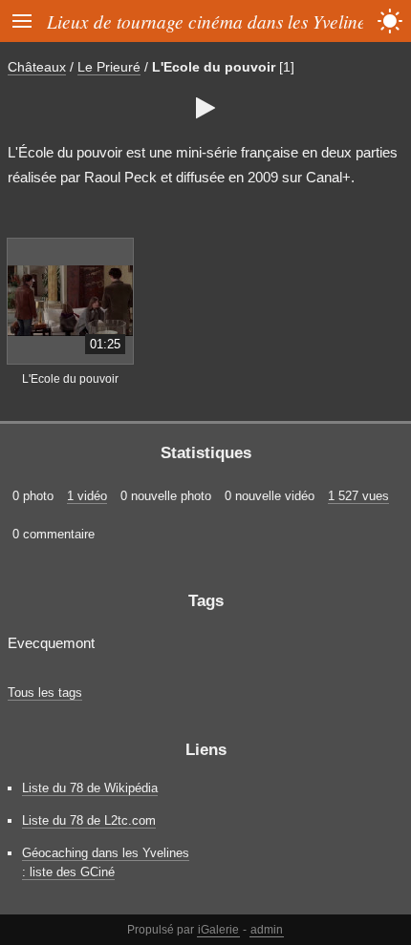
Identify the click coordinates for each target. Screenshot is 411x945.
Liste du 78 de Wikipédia (90, 788)
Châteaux (37, 66)
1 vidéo (87, 496)
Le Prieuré (109, 66)
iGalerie (218, 929)
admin (266, 929)
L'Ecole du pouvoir (213, 66)
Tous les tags (45, 692)
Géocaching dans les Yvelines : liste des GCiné (105, 862)
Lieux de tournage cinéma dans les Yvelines (210, 21)
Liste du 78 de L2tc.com (89, 820)
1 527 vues (358, 496)
